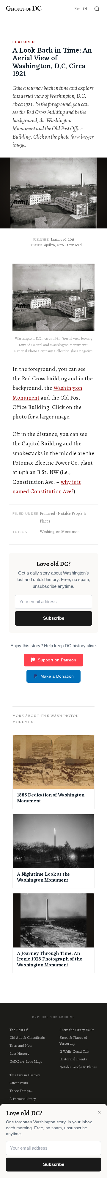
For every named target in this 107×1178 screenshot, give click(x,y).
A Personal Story (23, 1098)
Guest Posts (19, 1082)
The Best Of (19, 1029)
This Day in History (25, 1075)
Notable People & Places (78, 1067)
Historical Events (73, 1059)
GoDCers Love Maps (26, 1061)
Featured (47, 513)
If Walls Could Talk (74, 1051)
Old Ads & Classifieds (27, 1037)
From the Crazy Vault (76, 1029)
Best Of (80, 9)
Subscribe (53, 618)
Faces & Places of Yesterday (73, 1040)
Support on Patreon (57, 660)
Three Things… (21, 1090)
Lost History (19, 1053)
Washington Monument (60, 532)
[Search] (97, 9)
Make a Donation (57, 676)
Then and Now (21, 1045)
